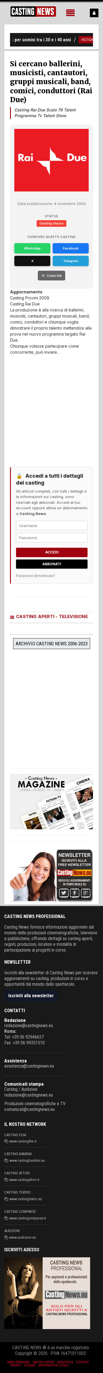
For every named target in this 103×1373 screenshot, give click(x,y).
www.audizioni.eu (22, 1237)
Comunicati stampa (23, 1084)
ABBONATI (51, 564)
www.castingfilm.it (23, 1141)
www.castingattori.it (24, 1180)
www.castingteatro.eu (25, 1199)
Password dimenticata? (35, 576)
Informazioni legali (53, 1365)
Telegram (70, 261)
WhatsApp (32, 248)
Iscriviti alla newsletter (31, 995)
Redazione (15, 1020)
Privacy (15, 1365)
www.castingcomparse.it (27, 1218)
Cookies (29, 1365)
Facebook (70, 248)
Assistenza (15, 1061)
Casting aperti (43, 1362)
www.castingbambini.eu (27, 1160)
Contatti (82, 1362)
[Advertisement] (51, 406)
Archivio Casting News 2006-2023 (52, 643)
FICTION (81, 40)
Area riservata (18, 1362)
